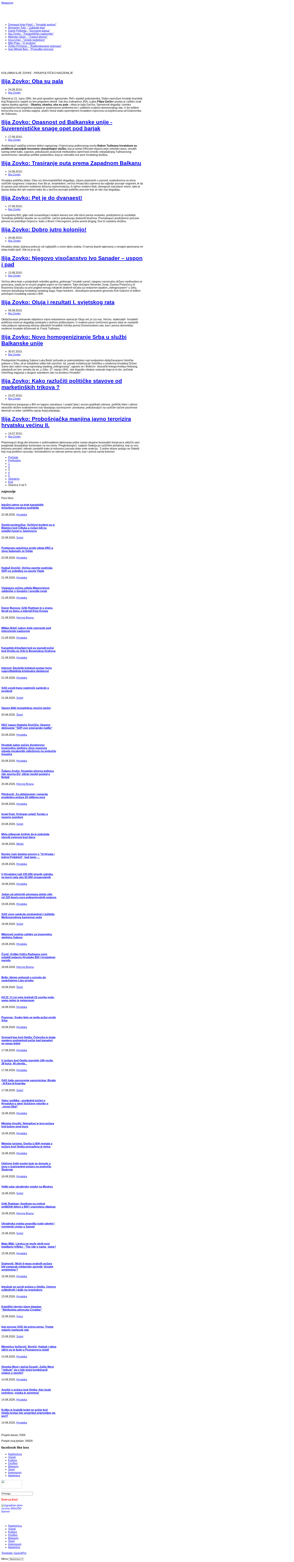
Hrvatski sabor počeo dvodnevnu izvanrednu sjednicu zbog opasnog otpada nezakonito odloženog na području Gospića (28, 750)
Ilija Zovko (14, 92)
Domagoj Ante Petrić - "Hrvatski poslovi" (32, 24)
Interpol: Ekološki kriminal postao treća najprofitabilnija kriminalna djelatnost (26, 670)
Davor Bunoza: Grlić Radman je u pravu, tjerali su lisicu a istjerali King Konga (27, 609)
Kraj (10, 481)
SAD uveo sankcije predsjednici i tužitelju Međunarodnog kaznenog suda (28, 916)
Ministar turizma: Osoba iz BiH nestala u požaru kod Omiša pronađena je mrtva (26, 1145)
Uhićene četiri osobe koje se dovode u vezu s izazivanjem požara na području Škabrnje (26, 1166)
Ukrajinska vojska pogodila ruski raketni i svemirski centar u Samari (27, 1225)
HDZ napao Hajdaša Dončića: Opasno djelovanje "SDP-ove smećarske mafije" (27, 726)
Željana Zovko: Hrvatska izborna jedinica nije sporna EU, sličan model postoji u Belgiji (27, 774)
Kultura (12, 1460)
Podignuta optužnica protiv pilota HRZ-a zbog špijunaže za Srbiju (27, 550)
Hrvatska (21, 514)
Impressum (14, 1472)
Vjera (19, 1316)
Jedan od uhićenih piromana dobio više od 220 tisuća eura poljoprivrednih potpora (28, 896)
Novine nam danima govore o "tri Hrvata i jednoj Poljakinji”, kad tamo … (27, 856)
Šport (19, 714)
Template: (7, 1553)
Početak (13, 457)
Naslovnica (15, 1454)
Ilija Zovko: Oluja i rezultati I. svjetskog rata (58, 302)
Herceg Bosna (25, 617)
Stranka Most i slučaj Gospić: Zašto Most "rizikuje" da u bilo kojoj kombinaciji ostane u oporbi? (27, 1369)
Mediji (20, 843)
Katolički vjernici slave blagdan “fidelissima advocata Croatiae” (21, 1308)
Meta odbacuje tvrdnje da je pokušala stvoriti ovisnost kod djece (25, 836)
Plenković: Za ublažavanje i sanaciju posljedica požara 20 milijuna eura (24, 796)
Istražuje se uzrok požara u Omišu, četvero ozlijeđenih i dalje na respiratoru (28, 1288)
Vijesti (12, 1457)
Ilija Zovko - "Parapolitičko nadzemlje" (31, 33)
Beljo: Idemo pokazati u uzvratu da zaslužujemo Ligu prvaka (23, 979)
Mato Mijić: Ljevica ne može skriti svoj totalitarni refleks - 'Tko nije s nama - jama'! (28, 1245)
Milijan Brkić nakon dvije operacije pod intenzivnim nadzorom (26, 630)
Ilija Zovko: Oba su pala (32, 81)
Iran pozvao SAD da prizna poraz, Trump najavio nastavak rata (27, 1328)
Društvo (13, 1463)
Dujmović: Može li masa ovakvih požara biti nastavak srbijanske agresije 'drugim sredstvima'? (27, 1266)
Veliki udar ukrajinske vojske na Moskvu (27, 1186)
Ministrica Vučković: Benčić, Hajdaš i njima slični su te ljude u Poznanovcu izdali (28, 1348)
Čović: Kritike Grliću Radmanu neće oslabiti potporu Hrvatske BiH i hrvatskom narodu (28, 957)
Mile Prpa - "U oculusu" (22, 43)
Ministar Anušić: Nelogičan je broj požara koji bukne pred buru (27, 1125)
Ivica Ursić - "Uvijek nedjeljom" (26, 39)
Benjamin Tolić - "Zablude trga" (27, 27)
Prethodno (14, 460)
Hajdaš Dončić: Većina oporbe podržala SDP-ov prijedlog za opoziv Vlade (26, 569)
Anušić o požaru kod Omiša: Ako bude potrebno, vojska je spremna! (26, 1391)
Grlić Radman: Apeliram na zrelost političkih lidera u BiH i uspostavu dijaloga (28, 1205)
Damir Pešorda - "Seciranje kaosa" (29, 30)
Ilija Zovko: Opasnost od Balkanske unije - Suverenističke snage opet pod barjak (56, 125)
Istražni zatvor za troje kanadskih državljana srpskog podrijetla (22, 506)
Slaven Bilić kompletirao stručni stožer (26, 708)
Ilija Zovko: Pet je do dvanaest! (41, 198)
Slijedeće (14, 478)
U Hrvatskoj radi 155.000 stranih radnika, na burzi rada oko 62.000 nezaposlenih (27, 876)
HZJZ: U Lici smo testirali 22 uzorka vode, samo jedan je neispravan (28, 999)
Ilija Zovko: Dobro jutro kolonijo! (43, 229)
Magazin (13, 1466)
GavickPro (20, 1553)
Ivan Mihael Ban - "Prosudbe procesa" (31, 49)
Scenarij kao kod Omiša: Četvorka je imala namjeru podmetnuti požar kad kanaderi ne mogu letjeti (28, 1040)
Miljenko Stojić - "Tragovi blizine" (28, 36)
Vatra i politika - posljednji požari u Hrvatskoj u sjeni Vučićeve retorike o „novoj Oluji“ (24, 1103)
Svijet (19, 537)
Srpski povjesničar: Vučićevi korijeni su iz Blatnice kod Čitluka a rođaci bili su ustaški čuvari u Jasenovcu (28, 527)
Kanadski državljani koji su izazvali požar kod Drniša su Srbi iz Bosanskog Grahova (28, 649)
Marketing (14, 1475)
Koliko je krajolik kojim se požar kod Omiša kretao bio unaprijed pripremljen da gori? (28, 1412)
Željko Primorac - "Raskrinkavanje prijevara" (35, 46)
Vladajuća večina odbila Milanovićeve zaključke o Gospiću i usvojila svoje (25, 590)
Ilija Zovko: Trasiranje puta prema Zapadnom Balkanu (71, 163)
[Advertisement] (112, 12)
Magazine (7, 2)
